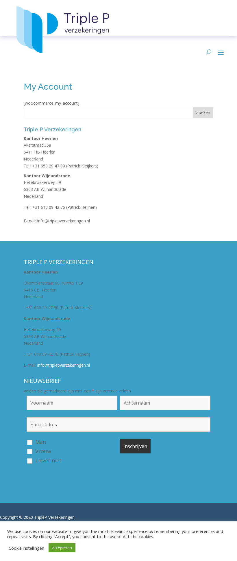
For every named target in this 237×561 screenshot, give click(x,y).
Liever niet (48, 460)
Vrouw (43, 451)
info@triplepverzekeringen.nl (63, 221)
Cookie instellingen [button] (26, 548)
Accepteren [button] (62, 547)
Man (40, 442)
